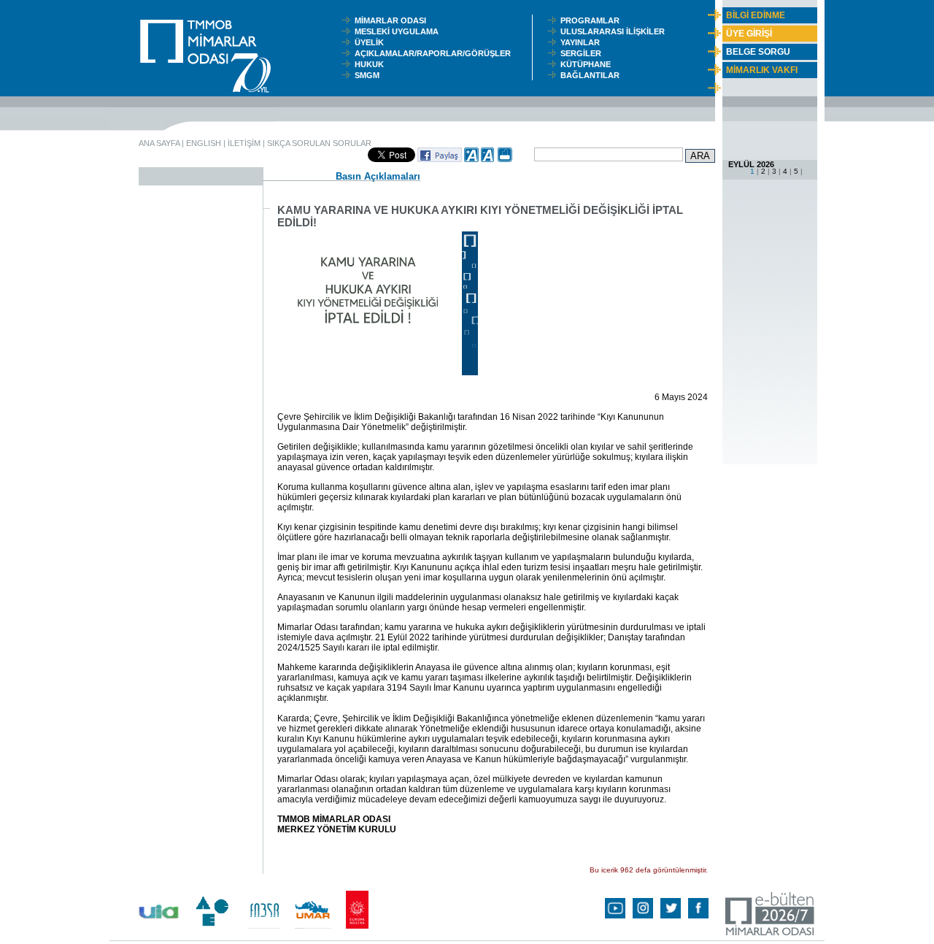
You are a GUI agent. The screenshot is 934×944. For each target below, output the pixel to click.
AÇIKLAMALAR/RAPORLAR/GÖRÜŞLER (436, 53)
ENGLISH (203, 143)
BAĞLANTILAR (592, 75)
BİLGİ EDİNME (755, 15)
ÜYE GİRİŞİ (749, 33)
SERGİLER (583, 53)
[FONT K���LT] (488, 159)
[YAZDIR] (505, 159)
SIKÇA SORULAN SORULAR (319, 143)
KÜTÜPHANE (588, 64)
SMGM (369, 75)
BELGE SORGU (758, 52)
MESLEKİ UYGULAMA (400, 31)
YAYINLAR (582, 42)
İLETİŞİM (244, 143)
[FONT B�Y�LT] (471, 159)
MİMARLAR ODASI (394, 20)
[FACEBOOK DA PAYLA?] (439, 159)
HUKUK (371, 64)
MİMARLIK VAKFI (762, 70)
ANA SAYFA (159, 143)
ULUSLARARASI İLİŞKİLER (615, 31)
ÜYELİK (371, 42)
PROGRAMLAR (593, 20)
